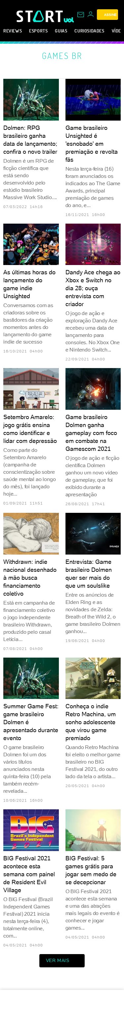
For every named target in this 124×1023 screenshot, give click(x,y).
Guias (61, 30)
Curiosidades (89, 30)
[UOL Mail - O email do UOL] (81, 15)
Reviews (12, 30)
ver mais (57, 960)
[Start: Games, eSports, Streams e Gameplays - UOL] (40, 16)
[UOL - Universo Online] (69, 20)
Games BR (62, 55)
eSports (38, 30)
